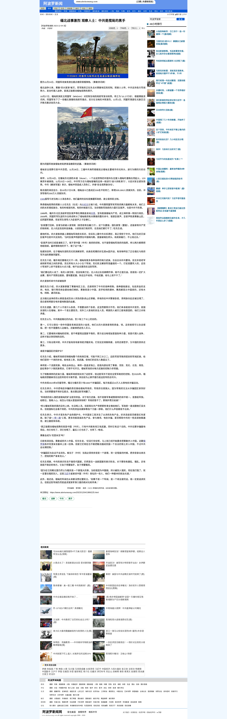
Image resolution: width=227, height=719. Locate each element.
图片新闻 (144, 684)
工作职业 (104, 691)
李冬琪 (78, 488)
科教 (123, 11)
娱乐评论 (96, 698)
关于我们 (126, 712)
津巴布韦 (101, 671)
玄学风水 (96, 691)
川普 (65, 669)
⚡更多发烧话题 (49, 665)
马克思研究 (88, 705)
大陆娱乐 (57, 698)
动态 (77, 688)
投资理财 (151, 691)
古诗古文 (143, 691)
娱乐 (77, 8)
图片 (168, 11)
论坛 (83, 8)
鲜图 (140, 702)
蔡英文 (127, 671)
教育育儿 (112, 691)
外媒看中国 (63, 688)
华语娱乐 (65, 698)
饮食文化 (57, 702)
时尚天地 (96, 702)
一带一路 (56, 418)
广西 (56, 669)
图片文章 (76, 695)
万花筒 (111, 702)
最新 (58, 11)
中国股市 (46, 671)
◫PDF (184, 14)
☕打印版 (170, 14)
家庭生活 (73, 691)
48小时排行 (156, 24)
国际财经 (104, 11)
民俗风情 (134, 702)
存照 (109, 688)
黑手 (70, 499)
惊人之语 (71, 688)
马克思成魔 (80, 669)
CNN (42, 199)
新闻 (49, 8)
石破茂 (66, 671)
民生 (134, 11)
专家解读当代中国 (76, 705)
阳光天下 (112, 705)
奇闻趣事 (104, 702)
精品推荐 (104, 698)
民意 (114, 688)
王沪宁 (54, 671)
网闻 (117, 11)
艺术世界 (127, 691)
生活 (62, 8)
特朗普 (138, 669)
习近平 (67, 474)
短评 (91, 688)
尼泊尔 (52, 674)
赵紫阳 (134, 671)
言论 (55, 688)
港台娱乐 (81, 698)
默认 (143, 28)
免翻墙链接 (148, 2)
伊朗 (44, 669)
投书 (100, 688)
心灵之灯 (81, 691)
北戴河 (93, 671)
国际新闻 (95, 11)
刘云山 (109, 671)
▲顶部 (159, 712)
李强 (60, 671)
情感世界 (65, 702)
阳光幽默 (104, 705)
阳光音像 (128, 705)
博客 (90, 8)
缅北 (44, 499)
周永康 (141, 671)
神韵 (61, 669)
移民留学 (88, 702)
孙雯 (72, 671)
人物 (112, 11)
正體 (139, 2)
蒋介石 (86, 671)
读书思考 (166, 691)
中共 (62, 499)
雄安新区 (78, 671)
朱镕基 (50, 669)
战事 (53, 499)
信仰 (161, 11)
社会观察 (73, 702)
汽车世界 (81, 702)
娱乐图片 (112, 698)
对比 (105, 688)
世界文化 (159, 691)
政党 (86, 688)
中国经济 (87, 11)
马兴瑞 (71, 669)
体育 (145, 11)
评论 (55, 8)
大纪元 (85, 204)
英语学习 (174, 691)
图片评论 (120, 688)
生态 (150, 11)
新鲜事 (69, 8)
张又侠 (125, 669)
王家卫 (45, 674)
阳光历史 (97, 705)
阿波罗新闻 (53, 3)
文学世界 (60, 695)
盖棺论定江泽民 (63, 705)
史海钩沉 (65, 691)
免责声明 (142, 712)
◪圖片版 (178, 14)
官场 (128, 11)
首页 (42, 8)
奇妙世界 (118, 702)
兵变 (93, 213)
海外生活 (88, 691)
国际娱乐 (88, 698)
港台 (156, 11)
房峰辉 (116, 671)
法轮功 (132, 669)
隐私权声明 (151, 712)
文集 (82, 688)
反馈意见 (134, 712)
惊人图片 (53, 705)
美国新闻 (72, 11)
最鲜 (51, 702)
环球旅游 (126, 702)
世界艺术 (53, 695)
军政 (65, 11)
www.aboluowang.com (86, 2)
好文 (96, 688)
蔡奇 (122, 671)
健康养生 (57, 691)
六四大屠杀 (116, 669)
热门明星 (73, 698)
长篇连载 (68, 695)
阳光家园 (120, 705)
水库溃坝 (90, 669)
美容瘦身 (135, 691)
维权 (139, 11)
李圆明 (49, 28)
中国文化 (120, 691)
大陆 (79, 11)
